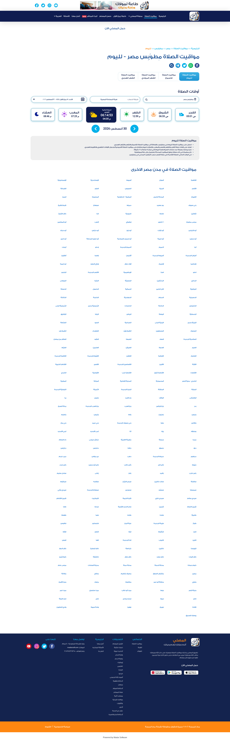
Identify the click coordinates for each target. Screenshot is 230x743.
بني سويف (192, 205)
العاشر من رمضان (60, 339)
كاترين (161, 548)
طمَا (97, 515)
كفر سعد (160, 557)
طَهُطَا (63, 515)
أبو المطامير (62, 222)
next (134, 129)
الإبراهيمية (127, 272)
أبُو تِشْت (161, 230)
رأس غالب (127, 465)
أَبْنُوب (97, 222)
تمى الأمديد (94, 431)
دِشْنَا (129, 448)
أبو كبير (63, 239)
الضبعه (128, 339)
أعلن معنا (76, 16)
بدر (195, 406)
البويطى (63, 281)
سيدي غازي (159, 498)
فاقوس (63, 523)
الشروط (48, 727)
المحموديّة (160, 381)
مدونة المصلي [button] (136, 16)
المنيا (64, 197)
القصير (96, 364)
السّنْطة (63, 322)
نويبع (162, 607)
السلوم (193, 331)
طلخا (162, 515)
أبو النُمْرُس (192, 230)
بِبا (65, 398)
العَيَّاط (64, 347)
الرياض (128, 314)
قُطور (97, 532)
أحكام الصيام (118, 688)
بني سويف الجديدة (124, 423)
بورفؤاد (193, 431)
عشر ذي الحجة (117, 711)
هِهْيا (129, 607)
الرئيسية (162, 16)
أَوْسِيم (161, 264)
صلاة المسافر (118, 692)
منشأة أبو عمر (159, 582)
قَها (97, 540)
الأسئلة (66, 16)
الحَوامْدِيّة (127, 297)
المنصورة (95, 197)
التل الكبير (160, 289)
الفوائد (139, 651)
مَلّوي (194, 582)
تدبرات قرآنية (118, 647)
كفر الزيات (192, 557)
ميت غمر (63, 590)
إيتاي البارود (94, 264)
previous (96, 129)
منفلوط (128, 582)
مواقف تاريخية (118, 700)
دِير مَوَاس (95, 456)
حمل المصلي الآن (115, 28)
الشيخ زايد (62, 331)
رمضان (120, 685)
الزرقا (97, 314)
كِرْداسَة (128, 548)
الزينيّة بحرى (192, 322)
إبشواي (128, 222)
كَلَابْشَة (96, 557)
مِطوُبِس (158, 48)
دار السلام (62, 440)
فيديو (121, 673)
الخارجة (96, 297)
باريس (96, 398)
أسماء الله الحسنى (116, 677)
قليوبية (128, 214)
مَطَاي (96, 574)
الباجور (63, 272)
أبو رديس (193, 239)
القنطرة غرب (126, 373)
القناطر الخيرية (60, 364)
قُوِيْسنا (193, 548)
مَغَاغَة (63, 574)
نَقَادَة (194, 607)
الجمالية (128, 289)
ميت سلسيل (94, 590)
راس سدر (63, 465)
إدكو (97, 247)
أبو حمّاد (63, 230)
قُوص (64, 540)
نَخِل (97, 599)
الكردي (63, 373)
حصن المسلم (105, 16)
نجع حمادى (127, 599)
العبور (194, 347)
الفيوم (193, 197)
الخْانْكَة (63, 297)
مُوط (162, 590)
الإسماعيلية (62, 180)
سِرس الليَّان (127, 481)
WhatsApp (190, 65)
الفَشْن (128, 356)
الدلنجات (128, 306)
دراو (195, 448)
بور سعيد (160, 205)
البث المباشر (90, 16)
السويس (128, 188)
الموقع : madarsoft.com (75, 647)
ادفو (194, 272)
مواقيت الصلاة (151, 16)
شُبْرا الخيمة (127, 498)
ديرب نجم (62, 456)
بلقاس (193, 423)
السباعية (128, 322)
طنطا (161, 214)
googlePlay (174, 672)
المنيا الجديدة (126, 389)
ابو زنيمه (63, 264)
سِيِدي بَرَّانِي (62, 490)
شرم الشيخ (62, 205)
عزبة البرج (127, 523)
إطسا (97, 255)
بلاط (129, 414)
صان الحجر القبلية (124, 507)
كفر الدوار (62, 548)
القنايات (193, 373)
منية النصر (192, 590)
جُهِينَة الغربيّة (126, 440)
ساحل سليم (61, 473)
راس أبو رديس (94, 465)
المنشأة (161, 389)
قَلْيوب (161, 540)
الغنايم (193, 356)
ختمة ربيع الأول (119, 16)
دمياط (129, 205)
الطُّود (96, 339)
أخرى (121, 707)
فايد (194, 532)
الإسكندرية (95, 180)
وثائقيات (120, 703)
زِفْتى (97, 473)
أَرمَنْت (64, 247)
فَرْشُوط (161, 532)
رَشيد (162, 473)
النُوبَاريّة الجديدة (60, 389)
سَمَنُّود (161, 490)
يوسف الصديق (191, 615)
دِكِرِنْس (63, 448)
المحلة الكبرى (158, 197)
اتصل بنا (101, 651)
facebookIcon (197, 65)
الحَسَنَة (63, 289)
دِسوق (161, 448)
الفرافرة (161, 356)
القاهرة (193, 180)
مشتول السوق (158, 574)
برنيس (194, 414)
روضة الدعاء (119, 659)
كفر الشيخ (62, 214)
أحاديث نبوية (118, 651)
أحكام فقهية (118, 681)
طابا (64, 507)
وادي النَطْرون (61, 607)
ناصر (194, 599)
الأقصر (194, 188)
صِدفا (97, 507)
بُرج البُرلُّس (160, 406)
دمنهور (193, 456)
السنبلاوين (160, 331)
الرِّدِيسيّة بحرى (93, 306)
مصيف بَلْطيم (126, 574)
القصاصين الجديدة (124, 364)
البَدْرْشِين (160, 281)
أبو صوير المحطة (92, 239)
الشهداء (95, 331)
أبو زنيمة (161, 239)
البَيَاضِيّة (193, 289)
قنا (97, 214)
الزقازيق (63, 314)
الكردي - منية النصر (189, 381)
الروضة (161, 314)
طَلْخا (129, 515)
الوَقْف (161, 398)
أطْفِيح (63, 255)
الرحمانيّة (193, 314)
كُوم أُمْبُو (62, 557)
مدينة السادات (93, 565)
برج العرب (127, 406)
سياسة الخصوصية (62, 727)
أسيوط (128, 180)
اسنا (162, 272)
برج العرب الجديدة (92, 406)
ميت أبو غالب (126, 590)
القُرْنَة (194, 364)
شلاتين (193, 214)
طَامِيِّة (194, 515)
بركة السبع (62, 406)
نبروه (162, 599)
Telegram (177, 65)
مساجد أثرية (118, 696)
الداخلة (161, 306)
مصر (168, 48)
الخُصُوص (192, 306)
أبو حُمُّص (95, 230)
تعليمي (120, 666)
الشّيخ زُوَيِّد (127, 331)
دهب (129, 456)
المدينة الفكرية (125, 381)
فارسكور (95, 523)
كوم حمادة (192, 565)
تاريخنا (120, 670)
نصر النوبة (62, 599)
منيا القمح (62, 582)
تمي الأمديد (62, 431)
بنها (162, 423)
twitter (184, 65)
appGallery (158, 672)
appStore (191, 672)
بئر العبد (128, 398)
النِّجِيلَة (96, 389)
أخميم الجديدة (125, 247)
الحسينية (192, 297)
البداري (193, 281)
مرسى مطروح (191, 222)
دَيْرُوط (194, 465)
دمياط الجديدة (158, 456)
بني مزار (63, 423)
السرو (97, 322)
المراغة (96, 381)
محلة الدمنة (159, 565)
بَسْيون (161, 414)
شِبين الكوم (191, 507)
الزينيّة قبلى (159, 322)
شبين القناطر (61, 498)
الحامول (96, 289)
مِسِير (194, 574)
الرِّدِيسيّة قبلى (60, 306)
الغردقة (63, 188)
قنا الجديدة (127, 540)
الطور (97, 188)
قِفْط (64, 532)
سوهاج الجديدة (93, 490)
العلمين (96, 347)
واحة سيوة (95, 607)
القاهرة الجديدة (60, 356)
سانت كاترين (159, 481)
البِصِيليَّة (128, 281)
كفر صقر (128, 557)
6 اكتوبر (161, 222)
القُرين (161, 364)
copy (171, 65)
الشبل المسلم (118, 644)
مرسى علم (62, 565)
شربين (161, 507)
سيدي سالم (191, 498)
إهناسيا (193, 264)
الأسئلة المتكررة (98, 647)
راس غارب (192, 473)
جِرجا (194, 440)
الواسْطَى (193, 398)
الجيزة (161, 188)
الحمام (161, 297)
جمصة (161, 440)
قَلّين (194, 540)
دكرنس (96, 448)
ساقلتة (193, 481)
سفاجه (96, 481)
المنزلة (193, 389)
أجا (195, 247)
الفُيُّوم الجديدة (93, 356)
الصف (162, 339)
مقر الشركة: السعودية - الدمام (73, 644)
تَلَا (130, 431)
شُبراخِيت (95, 498)
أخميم (161, 247)
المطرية (63, 381)
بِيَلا (162, 431)
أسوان (161, 180)
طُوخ (194, 523)
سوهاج (96, 205)
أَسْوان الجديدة (191, 255)
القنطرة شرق (159, 373)
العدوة (161, 347)
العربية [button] (58, 16)
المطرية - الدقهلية (124, 197)
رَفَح (130, 473)
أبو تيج (129, 230)
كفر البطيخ (94, 548)
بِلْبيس (96, 414)
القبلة (140, 647)
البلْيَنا (96, 281)
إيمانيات (120, 662)
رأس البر (161, 465)
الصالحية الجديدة (190, 339)
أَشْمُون (128, 255)
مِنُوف (96, 582)
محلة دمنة (127, 565)
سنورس (128, 490)
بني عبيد (95, 423)
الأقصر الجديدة (93, 272)
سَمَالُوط (63, 481)
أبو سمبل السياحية (124, 239)
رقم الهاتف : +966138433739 (74, 651)
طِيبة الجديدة (159, 523)
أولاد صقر (128, 264)
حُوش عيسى (94, 440)
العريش (128, 347)
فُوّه (129, 532)
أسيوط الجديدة (158, 255)
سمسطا (193, 490)
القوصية (95, 373)
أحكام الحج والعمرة (116, 714)
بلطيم (63, 414)
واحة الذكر (119, 655)
